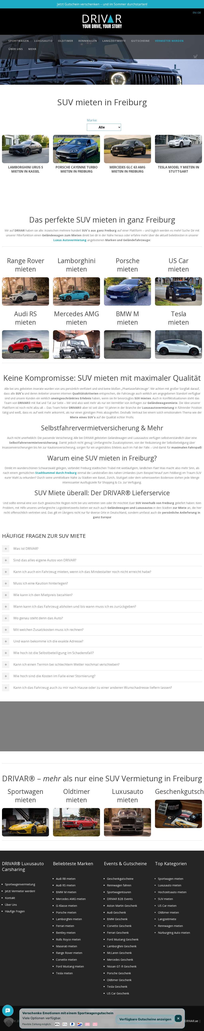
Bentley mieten (66, 933)
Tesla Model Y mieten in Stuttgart (178, 169)
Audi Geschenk (116, 912)
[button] (9, 1022)
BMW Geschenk (117, 919)
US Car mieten (167, 906)
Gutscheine (140, 41)
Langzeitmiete (114, 41)
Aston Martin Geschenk (122, 906)
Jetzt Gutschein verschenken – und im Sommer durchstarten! (102, 4)
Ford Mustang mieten (70, 966)
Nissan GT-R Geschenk (121, 966)
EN (194, 12)
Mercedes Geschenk (120, 959)
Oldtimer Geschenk (119, 980)
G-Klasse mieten (66, 906)
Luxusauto (43, 41)
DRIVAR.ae (191, 1021)
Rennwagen (87, 41)
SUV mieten (165, 899)
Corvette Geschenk (119, 926)
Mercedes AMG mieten (71, 899)
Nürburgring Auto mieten (174, 933)
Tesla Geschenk (117, 986)
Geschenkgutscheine (120, 879)
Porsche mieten (66, 912)
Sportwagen (18, 41)
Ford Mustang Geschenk (122, 939)
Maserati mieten (66, 946)
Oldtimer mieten (168, 912)
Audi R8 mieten (66, 879)
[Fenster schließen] (178, 1018)
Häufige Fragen (15, 911)
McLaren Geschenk (119, 953)
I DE (199, 12)
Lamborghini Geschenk (121, 946)
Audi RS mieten (66, 885)
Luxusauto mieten (169, 885)
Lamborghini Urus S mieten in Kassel (25, 169)
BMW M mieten (66, 892)
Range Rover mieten (69, 953)
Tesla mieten (64, 973)
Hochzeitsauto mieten (172, 892)
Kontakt (10, 898)
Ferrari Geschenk (118, 933)
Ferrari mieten (65, 926)
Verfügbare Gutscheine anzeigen (145, 1019)
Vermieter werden (169, 41)
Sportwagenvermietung (20, 884)
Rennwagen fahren (119, 885)
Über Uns (15, 49)
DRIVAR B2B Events (120, 899)
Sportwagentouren (119, 892)
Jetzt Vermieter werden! (20, 891)
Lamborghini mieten (69, 919)
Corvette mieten (66, 959)
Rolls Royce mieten (68, 939)
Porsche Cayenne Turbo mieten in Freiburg (77, 169)
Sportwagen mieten (170, 879)
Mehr (32, 49)
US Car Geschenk (118, 993)
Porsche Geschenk (119, 973)
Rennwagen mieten (170, 926)
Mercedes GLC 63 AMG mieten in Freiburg (127, 169)
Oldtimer (65, 41)
